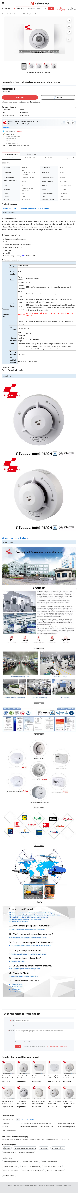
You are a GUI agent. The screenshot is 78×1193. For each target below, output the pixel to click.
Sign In (5, 145)
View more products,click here (14, 538)
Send (18, 1046)
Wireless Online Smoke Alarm (66, 1123)
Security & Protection (12, 14)
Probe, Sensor (44, 1148)
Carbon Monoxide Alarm (46, 1127)
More (3, 1179)
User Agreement (50, 1185)
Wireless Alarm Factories (10, 1166)
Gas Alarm (5, 1127)
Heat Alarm (5, 1123)
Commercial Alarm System (26, 1152)
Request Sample (35, 102)
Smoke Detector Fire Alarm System (32, 1171)
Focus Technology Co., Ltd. (27, 1185)
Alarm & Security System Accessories (25, 1148)
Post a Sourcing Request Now (57, 1046)
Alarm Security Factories (10, 1162)
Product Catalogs (28, 1119)
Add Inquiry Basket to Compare (39, 73)
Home (3, 14)
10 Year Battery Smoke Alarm (29, 1123)
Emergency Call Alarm (58, 1148)
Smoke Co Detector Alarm (10, 1171)
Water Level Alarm (8, 1152)
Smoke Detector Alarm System (31, 1166)
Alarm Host (6, 1148)
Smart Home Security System (66, 1127)
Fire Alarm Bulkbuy (8, 1175)
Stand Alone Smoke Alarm (28, 1127)
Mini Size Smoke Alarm (45, 1123)
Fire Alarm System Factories (30, 1162)
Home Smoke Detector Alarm (55, 1171)
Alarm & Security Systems (26, 14)
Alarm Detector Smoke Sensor (52, 1166)
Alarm (36, 14)
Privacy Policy (67, 1185)
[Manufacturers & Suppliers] (39, 3)
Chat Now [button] (59, 97)
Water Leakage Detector (9, 1130)
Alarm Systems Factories (49, 1162)
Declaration (59, 1185)
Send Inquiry (20, 97)
